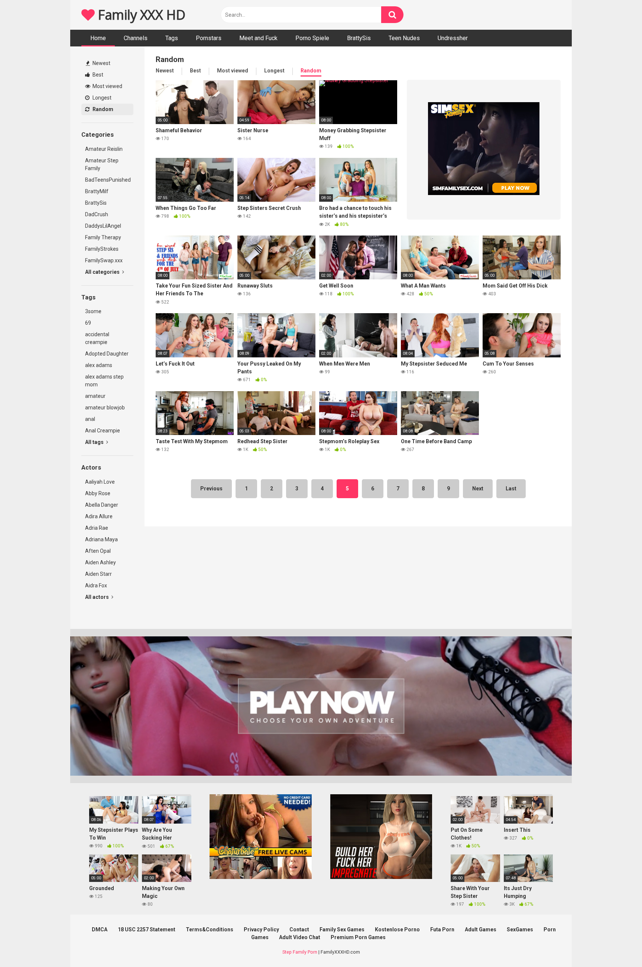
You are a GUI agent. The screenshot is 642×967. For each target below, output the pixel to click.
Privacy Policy (261, 929)
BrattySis (359, 38)
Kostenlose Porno (397, 929)
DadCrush (96, 214)
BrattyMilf (96, 191)
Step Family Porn (299, 952)
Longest (101, 98)
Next (477, 488)
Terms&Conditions (209, 929)
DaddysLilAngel (103, 226)
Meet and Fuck (258, 38)
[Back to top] (617, 944)
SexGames (520, 929)
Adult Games (480, 929)
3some (93, 311)
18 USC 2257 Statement (146, 929)
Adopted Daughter (107, 354)
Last (511, 488)
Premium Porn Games (358, 937)
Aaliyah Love (100, 482)
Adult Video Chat (299, 937)
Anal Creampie (102, 431)
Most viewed (106, 86)
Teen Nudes (404, 38)
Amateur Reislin (104, 149)
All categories (103, 272)
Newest (100, 63)
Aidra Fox (96, 585)
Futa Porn (442, 929)
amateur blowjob (105, 408)
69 (88, 323)
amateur (95, 396)
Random (102, 109)
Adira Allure (99, 516)
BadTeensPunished (108, 180)
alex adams (98, 365)
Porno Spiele (312, 38)
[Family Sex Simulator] (381, 877)
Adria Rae (96, 528)
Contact (299, 929)
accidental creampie (97, 338)
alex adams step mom (104, 380)
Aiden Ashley (100, 562)
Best (97, 75)
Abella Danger (101, 505)
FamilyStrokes (102, 249)
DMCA (99, 929)
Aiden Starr (98, 574)
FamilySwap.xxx (104, 260)
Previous (211, 488)
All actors (97, 597)
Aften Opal (98, 551)
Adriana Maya (101, 539)
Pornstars (208, 38)
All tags (95, 442)
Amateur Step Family (102, 164)
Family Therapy (103, 237)
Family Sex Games (342, 929)
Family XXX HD (140, 15)
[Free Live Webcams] (261, 877)
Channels (135, 38)
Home (98, 38)
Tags (171, 38)
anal (90, 419)
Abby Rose (97, 493)
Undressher (453, 38)
